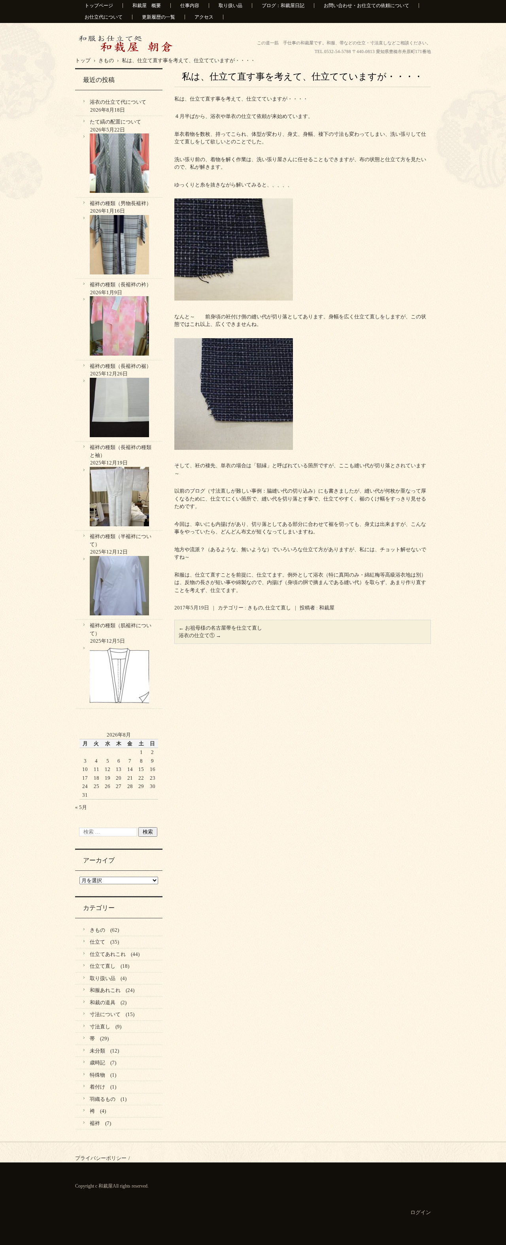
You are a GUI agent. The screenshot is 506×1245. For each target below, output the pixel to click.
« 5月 (81, 807)
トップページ (99, 5)
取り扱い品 (230, 5)
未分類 (97, 1051)
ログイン (420, 1212)
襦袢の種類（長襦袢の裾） (120, 366)
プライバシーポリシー (100, 1158)
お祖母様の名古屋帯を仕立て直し (220, 628)
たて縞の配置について (115, 122)
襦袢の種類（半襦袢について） (120, 540)
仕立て (97, 942)
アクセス (203, 17)
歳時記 (97, 1063)
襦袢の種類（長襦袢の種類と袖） (120, 451)
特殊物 (97, 1075)
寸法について (105, 1014)
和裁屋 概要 (146, 5)
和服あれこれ (105, 990)
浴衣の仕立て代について (118, 102)
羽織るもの (102, 1099)
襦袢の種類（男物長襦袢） (120, 203)
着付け (97, 1087)
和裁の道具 (102, 1002)
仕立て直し (278, 608)
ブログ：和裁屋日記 (283, 5)
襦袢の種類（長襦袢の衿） (120, 284)
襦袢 (95, 1123)
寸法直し (100, 1027)
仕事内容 (189, 5)
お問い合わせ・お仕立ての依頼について (366, 5)
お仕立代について (104, 17)
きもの (255, 608)
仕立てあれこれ (108, 954)
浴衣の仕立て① (200, 635)
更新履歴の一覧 (158, 17)
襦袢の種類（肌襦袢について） (120, 629)
